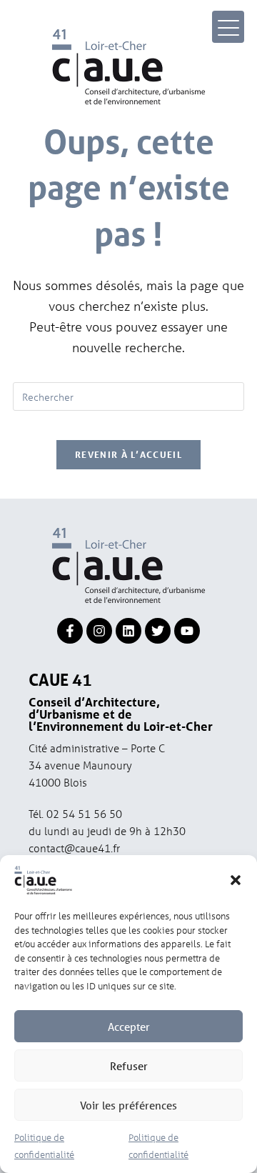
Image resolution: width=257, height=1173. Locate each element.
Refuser (129, 1066)
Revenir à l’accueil (128, 454)
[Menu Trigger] (228, 27)
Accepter (129, 1026)
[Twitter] (158, 631)
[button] (235, 880)
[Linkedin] (128, 631)
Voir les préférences (128, 1105)
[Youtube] (187, 631)
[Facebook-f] (70, 631)
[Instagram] (99, 631)
